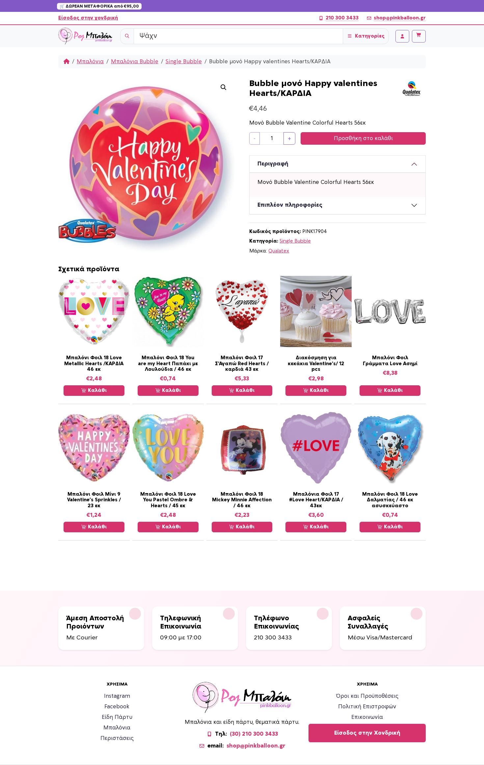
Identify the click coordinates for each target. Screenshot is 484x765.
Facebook (116, 706)
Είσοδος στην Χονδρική (367, 733)
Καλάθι (97, 390)
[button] (223, 87)
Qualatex (278, 251)
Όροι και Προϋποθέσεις (367, 696)
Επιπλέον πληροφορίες (289, 205)
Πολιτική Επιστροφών (367, 706)
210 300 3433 (342, 17)
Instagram (117, 696)
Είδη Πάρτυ (117, 717)
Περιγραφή (272, 163)
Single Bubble (184, 61)
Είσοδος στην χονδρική (88, 17)
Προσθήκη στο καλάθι (363, 138)
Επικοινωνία (367, 717)
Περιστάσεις (117, 738)
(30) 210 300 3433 (254, 734)
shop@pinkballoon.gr (400, 17)
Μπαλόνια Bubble (134, 61)
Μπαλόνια (90, 61)
